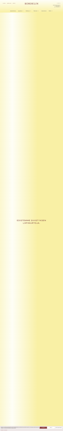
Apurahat (20, 10)
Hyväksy (43, 427)
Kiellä (51, 427)
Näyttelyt (36, 10)
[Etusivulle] (31, 4)
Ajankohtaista (13, 10)
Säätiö (50, 10)
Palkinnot (28, 10)
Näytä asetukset (59, 427)
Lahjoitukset (44, 10)
